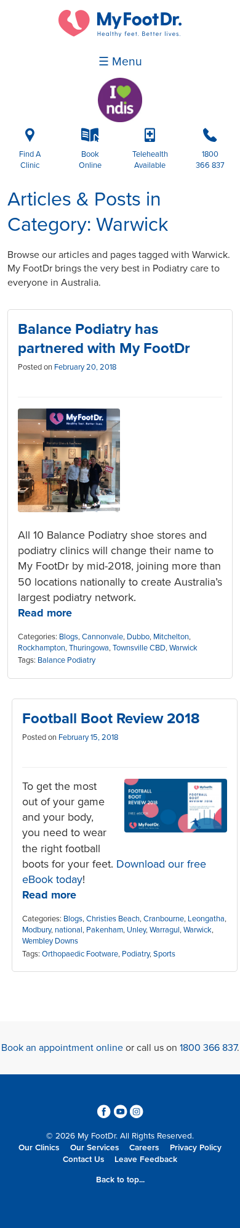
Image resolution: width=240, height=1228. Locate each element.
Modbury (36, 930)
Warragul (165, 930)
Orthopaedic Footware (80, 954)
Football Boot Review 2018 (111, 719)
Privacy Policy (196, 1148)
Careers (144, 1148)
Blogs (68, 637)
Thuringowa (89, 648)
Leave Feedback (145, 1159)
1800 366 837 (208, 1048)
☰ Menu (120, 61)
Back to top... (120, 1180)
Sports (164, 954)
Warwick (183, 648)
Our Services (94, 1148)
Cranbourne (163, 919)
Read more (45, 613)
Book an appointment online (62, 1048)
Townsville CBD (139, 648)
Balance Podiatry (66, 660)
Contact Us (83, 1159)
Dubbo (138, 637)
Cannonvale (102, 637)
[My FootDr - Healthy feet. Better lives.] (120, 34)
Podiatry (136, 954)
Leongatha (206, 919)
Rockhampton (41, 648)
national (68, 930)
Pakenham (104, 930)
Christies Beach (113, 919)
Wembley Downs (50, 941)
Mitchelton (171, 637)
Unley (136, 930)
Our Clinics (38, 1148)
